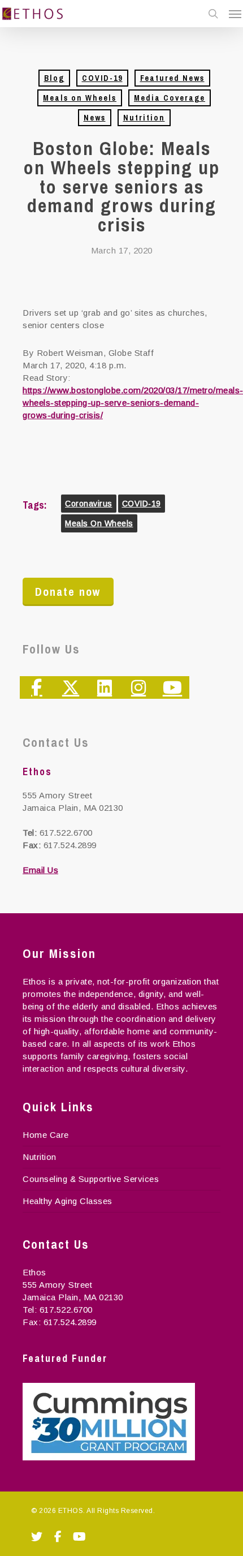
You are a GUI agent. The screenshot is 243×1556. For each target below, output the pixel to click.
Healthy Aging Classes (67, 1201)
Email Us (40, 870)
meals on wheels (99, 523)
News (95, 118)
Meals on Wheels (79, 98)
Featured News (172, 78)
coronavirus (88, 503)
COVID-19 (102, 78)
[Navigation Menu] (235, 13)
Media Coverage (169, 98)
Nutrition (144, 118)
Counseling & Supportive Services (91, 1179)
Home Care (46, 1135)
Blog (54, 78)
